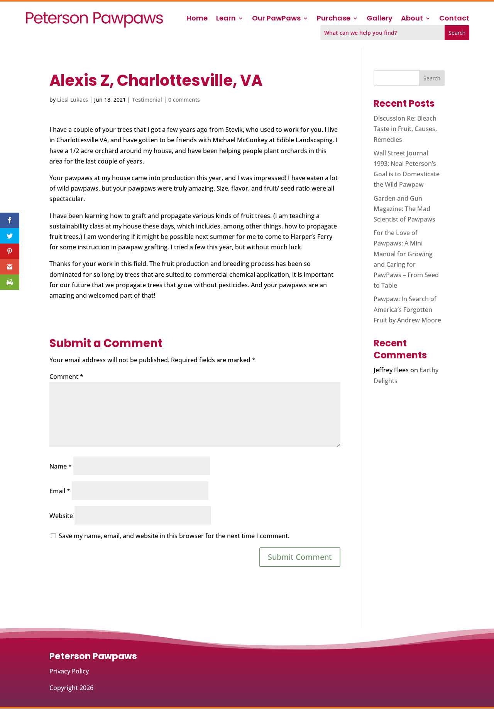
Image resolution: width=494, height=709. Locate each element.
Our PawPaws (276, 19)
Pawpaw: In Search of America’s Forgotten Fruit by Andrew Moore (407, 309)
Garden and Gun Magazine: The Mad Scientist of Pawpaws (404, 208)
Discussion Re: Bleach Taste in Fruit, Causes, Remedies (405, 128)
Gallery (379, 19)
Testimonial (147, 99)
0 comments (184, 99)
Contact (454, 19)
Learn (226, 19)
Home (197, 19)
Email (59, 491)
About (412, 19)
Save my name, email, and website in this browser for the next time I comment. (174, 536)
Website (61, 515)
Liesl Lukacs (72, 99)
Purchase (333, 19)
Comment (66, 376)
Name (60, 466)
